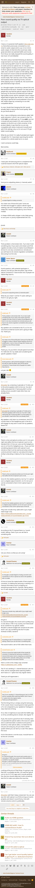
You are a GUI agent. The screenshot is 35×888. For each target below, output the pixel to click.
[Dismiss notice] (32, 7)
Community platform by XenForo (16, 883)
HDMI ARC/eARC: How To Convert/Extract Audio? (14, 826)
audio (23, 25)
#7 (33, 286)
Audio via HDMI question (14, 818)
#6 (33, 265)
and (9, 228)
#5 (33, 241)
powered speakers (6, 29)
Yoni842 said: (5, 197)
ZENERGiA (7, 858)
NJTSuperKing (8, 841)
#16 (33, 568)
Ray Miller (7, 848)
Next (17, 805)
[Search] (33, 2)
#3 (33, 179)
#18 (33, 688)
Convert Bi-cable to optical (14, 847)
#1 (33, 41)
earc (23, 27)
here (27, 11)
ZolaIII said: (5, 313)
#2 (33, 158)
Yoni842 (4, 25)
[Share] (31, 41)
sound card (16, 29)
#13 (33, 496)
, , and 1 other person (16, 167)
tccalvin (7, 829)
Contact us (4, 880)
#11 (33, 437)
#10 (33, 404)
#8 (33, 309)
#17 (33, 605)
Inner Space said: (6, 359)
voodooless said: (6, 637)
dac (19, 27)
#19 (33, 748)
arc (20, 25)
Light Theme (6, 877)
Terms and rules (13, 880)
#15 (33, 549)
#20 (33, 792)
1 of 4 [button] (12, 805)
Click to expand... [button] (17, 767)
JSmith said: (5, 337)
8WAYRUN (21, 886)
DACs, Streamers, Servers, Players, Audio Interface (18, 830)
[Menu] (2, 2)
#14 (33, 527)
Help (29, 880)
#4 (33, 194)
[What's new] (29, 2)
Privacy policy (22, 880)
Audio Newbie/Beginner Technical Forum (19, 819)
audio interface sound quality (9, 27)
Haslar (6, 819)
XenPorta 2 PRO (5, 886)
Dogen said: (5, 290)
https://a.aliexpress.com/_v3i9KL (11, 665)
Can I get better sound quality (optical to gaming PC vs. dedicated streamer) (19, 855)
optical (27, 27)
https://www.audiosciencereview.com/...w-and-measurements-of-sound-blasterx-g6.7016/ (16, 514)
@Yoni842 (4, 385)
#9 (33, 382)
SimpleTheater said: (7, 650)
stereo (22, 29)
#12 (33, 467)
